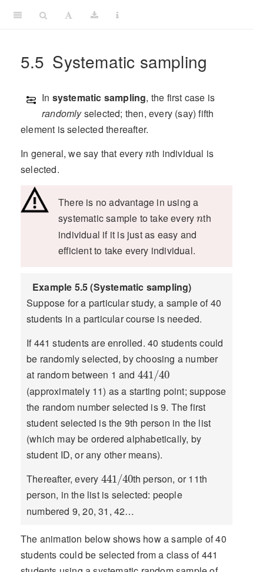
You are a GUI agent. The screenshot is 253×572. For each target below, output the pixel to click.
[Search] (43, 14)
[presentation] (148, 154)
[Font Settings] (68, 14)
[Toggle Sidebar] (18, 14)
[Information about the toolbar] (117, 14)
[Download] (94, 14)
